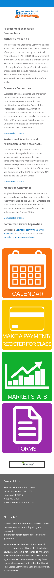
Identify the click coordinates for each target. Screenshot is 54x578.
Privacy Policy (24, 527)
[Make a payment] (27, 324)
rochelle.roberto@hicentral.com (19, 237)
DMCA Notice (10, 527)
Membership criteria (14, 133)
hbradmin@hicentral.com (22, 502)
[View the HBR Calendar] (27, 272)
